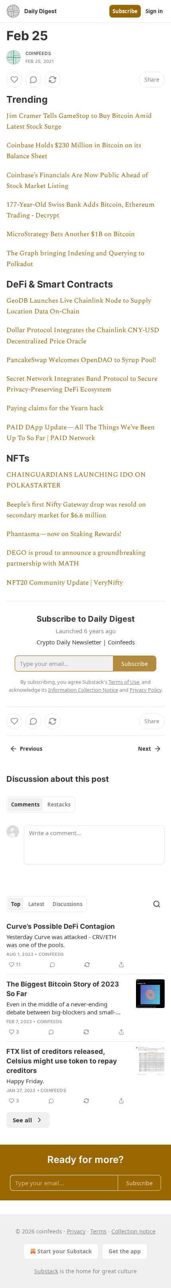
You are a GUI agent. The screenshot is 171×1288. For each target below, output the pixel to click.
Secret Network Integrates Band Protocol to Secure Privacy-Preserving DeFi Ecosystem (81, 384)
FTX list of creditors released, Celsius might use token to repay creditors (61, 1061)
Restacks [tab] (58, 804)
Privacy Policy (145, 689)
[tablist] (40, 804)
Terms (98, 1231)
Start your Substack (64, 1251)
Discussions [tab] (67, 904)
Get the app (125, 1251)
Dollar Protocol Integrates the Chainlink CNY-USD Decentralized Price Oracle (82, 335)
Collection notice (133, 1231)
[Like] (14, 80)
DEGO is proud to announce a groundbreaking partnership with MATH (76, 558)
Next (144, 748)
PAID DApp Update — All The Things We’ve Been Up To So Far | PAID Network (80, 432)
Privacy (76, 1231)
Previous (31, 748)
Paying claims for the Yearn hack (54, 408)
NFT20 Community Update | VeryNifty (64, 582)
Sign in (154, 11)
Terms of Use (124, 681)
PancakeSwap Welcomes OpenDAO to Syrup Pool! (81, 360)
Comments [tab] (25, 804)
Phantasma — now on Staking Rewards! (63, 534)
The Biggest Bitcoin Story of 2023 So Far (62, 989)
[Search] (157, 904)
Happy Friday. (25, 1081)
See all (22, 1120)
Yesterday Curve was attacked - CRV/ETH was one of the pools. (61, 941)
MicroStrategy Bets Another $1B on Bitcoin (70, 234)
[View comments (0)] (33, 80)
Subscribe (125, 11)
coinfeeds (38, 53)
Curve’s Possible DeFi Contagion (60, 926)
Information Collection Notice (83, 689)
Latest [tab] (36, 904)
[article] (85, 945)
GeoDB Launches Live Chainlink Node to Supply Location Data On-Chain (78, 306)
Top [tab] (15, 904)
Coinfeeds (51, 954)
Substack (46, 1271)
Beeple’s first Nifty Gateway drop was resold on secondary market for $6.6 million (76, 510)
